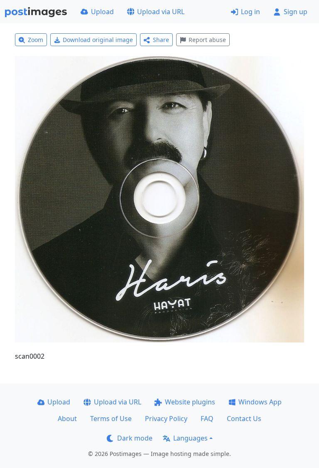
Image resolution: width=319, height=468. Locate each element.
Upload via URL (160, 11)
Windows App (260, 401)
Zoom (35, 40)
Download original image (98, 40)
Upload (102, 11)
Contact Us (244, 418)
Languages (190, 438)
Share (161, 40)
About (67, 418)
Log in (250, 11)
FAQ (207, 418)
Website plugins (190, 401)
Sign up (295, 11)
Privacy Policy (166, 418)
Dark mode (134, 438)
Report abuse (207, 40)
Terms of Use (111, 418)
